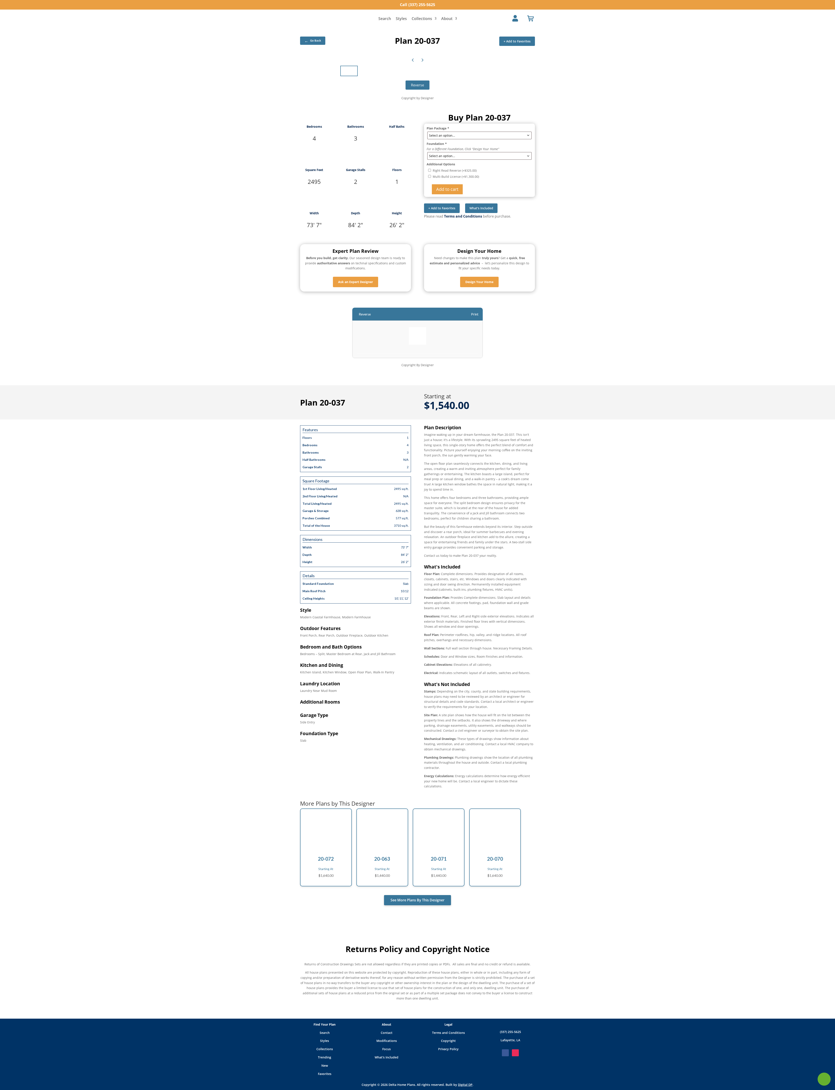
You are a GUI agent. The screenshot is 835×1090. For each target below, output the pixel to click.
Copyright (448, 1041)
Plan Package (438, 128)
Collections (422, 19)
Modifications (386, 1041)
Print (474, 314)
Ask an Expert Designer (355, 282)
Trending (324, 1057)
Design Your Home (479, 282)
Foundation (437, 144)
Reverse (417, 85)
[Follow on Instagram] (515, 1052)
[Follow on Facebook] (505, 1052)
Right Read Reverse (455, 170)
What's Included (481, 208)
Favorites (324, 1074)
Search (384, 19)
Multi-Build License (456, 176)
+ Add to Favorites (517, 41)
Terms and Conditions (463, 216)
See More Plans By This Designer (417, 900)
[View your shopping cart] (530, 18)
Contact (386, 1033)
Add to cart (447, 189)
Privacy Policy (448, 1049)
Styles (401, 19)
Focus (386, 1049)
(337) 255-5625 (510, 1032)
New (324, 1065)
